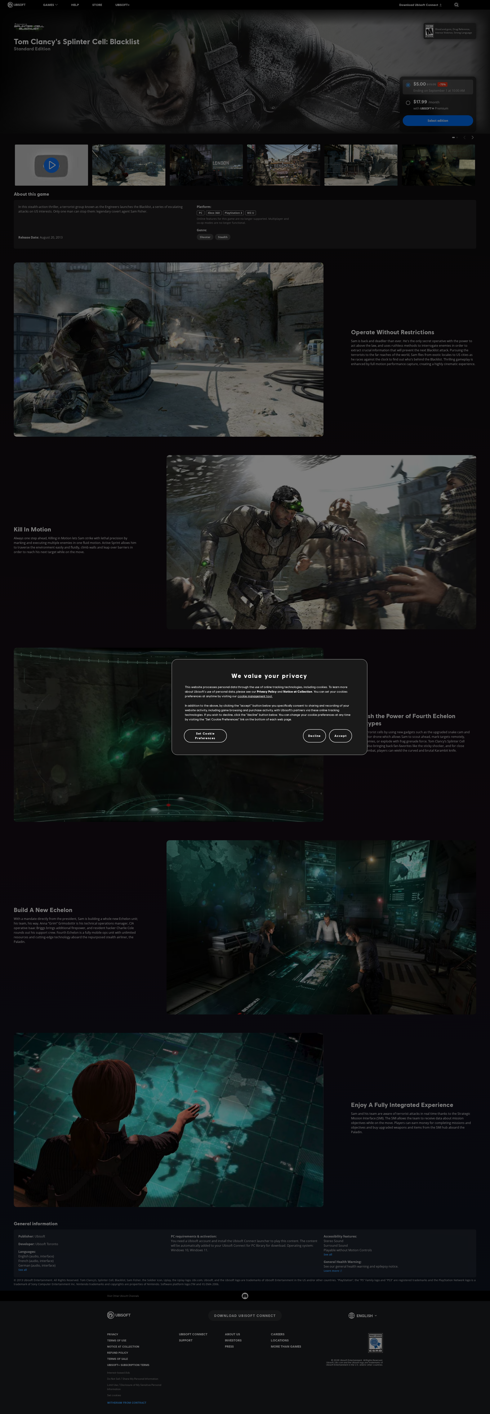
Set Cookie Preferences (205, 736)
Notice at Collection (297, 691)
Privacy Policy (267, 691)
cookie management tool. (255, 696)
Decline (314, 736)
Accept (340, 736)
